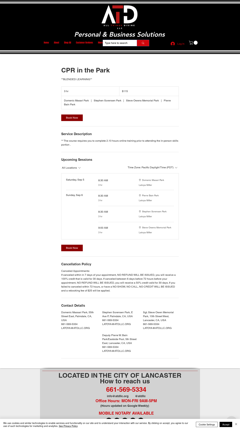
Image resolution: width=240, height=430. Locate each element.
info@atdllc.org (117, 396)
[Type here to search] (143, 43)
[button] (194, 43)
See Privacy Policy (68, 426)
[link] (72, 117)
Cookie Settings (207, 424)
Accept (225, 424)
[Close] (236, 424)
